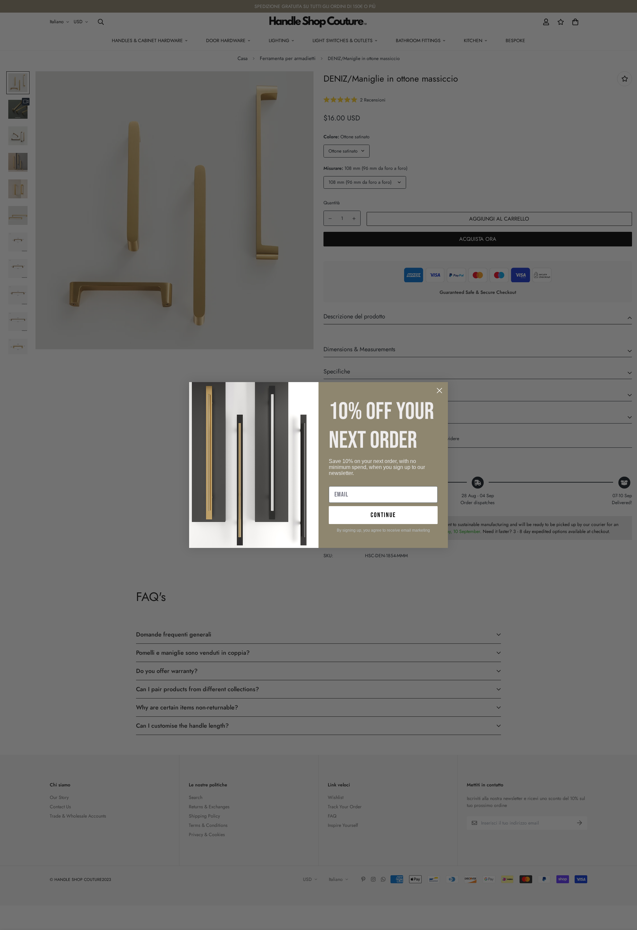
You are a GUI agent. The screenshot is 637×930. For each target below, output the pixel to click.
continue (383, 515)
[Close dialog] (439, 390)
